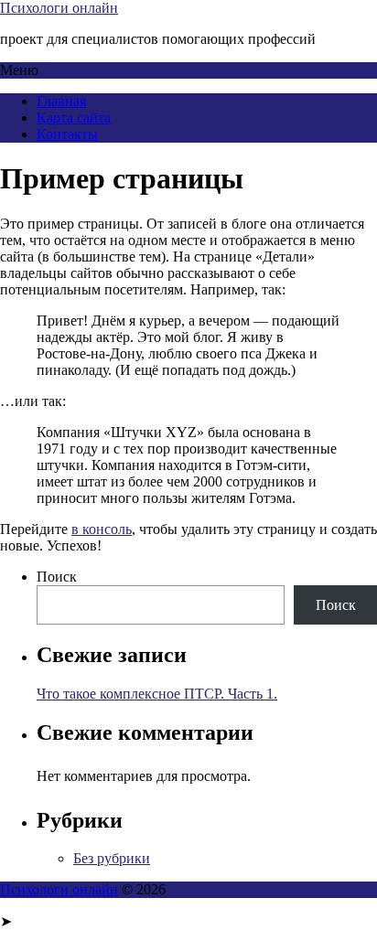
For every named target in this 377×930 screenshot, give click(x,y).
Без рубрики (111, 858)
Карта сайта (74, 117)
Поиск (57, 576)
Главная (61, 101)
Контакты (67, 134)
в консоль (101, 529)
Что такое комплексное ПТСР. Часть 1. (157, 693)
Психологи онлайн (59, 8)
